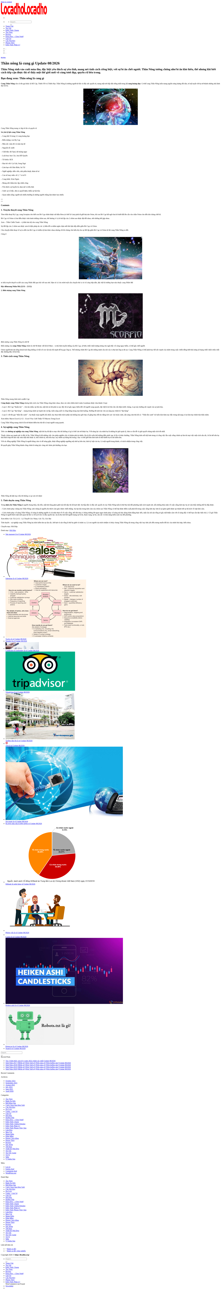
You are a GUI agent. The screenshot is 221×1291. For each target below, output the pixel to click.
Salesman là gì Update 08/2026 (17, 578)
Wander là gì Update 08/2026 (16, 641)
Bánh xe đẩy (11, 1249)
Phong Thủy (10, 43)
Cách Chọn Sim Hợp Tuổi (15, 1105)
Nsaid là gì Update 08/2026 (16, 1048)
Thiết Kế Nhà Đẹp (12, 1149)
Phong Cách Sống (12, 1138)
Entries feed (10, 1169)
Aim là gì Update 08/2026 (15, 746)
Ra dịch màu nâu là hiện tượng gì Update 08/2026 (24, 824)
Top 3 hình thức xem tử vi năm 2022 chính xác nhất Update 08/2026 (30, 1061)
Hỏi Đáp (3, 57)
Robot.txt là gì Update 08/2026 (17, 1046)
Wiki (7, 1157)
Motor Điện (10, 1134)
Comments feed (11, 1171)
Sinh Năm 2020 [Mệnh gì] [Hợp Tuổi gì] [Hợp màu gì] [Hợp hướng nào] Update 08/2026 (38, 1069)
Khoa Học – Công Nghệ (14, 37)
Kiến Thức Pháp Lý (13, 45)
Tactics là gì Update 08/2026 (16, 639)
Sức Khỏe (9, 1145)
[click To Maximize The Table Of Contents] (2, 199)
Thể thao (9, 1147)
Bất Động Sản (11, 1103)
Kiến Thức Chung (12, 30)
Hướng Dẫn (10, 1118)
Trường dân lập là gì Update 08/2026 (19, 741)
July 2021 (9, 1087)
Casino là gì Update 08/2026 (16, 937)
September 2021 (11, 1083)
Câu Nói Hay (10, 41)
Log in (8, 1167)
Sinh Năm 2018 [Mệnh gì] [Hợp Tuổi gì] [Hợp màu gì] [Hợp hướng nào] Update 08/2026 (38, 1065)
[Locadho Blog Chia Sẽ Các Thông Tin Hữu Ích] (24, 14)
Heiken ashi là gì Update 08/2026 (18, 1005)
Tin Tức (8, 28)
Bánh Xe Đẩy (11, 1101)
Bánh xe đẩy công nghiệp (16, 1251)
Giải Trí (8, 39)
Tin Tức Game (11, 1153)
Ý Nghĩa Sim (10, 1159)
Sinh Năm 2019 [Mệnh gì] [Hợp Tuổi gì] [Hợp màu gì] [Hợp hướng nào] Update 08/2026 (38, 1067)
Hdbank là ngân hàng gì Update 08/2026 (20, 884)
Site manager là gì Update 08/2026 (18, 534)
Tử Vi (8, 1155)
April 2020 (9, 1091)
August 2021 (10, 1085)
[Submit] (11, 24)
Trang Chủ (9, 26)
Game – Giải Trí (11, 1111)
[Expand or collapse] (2, 201)
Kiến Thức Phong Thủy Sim (16, 1128)
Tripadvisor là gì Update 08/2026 (18, 692)
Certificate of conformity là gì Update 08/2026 (22, 650)
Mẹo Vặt (9, 1132)
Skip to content (6, 2)
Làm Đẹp (9, 1130)
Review (8, 34)
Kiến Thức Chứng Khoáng (15, 1124)
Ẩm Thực (9, 32)
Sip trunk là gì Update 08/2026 (17, 821)
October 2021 (11, 1081)
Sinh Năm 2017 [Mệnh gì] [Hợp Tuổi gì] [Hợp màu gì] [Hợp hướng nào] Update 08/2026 (38, 1063)
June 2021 (9, 1089)
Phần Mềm (9, 1136)
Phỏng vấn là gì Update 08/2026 (17, 933)
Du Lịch (9, 1109)
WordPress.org (11, 1173)
